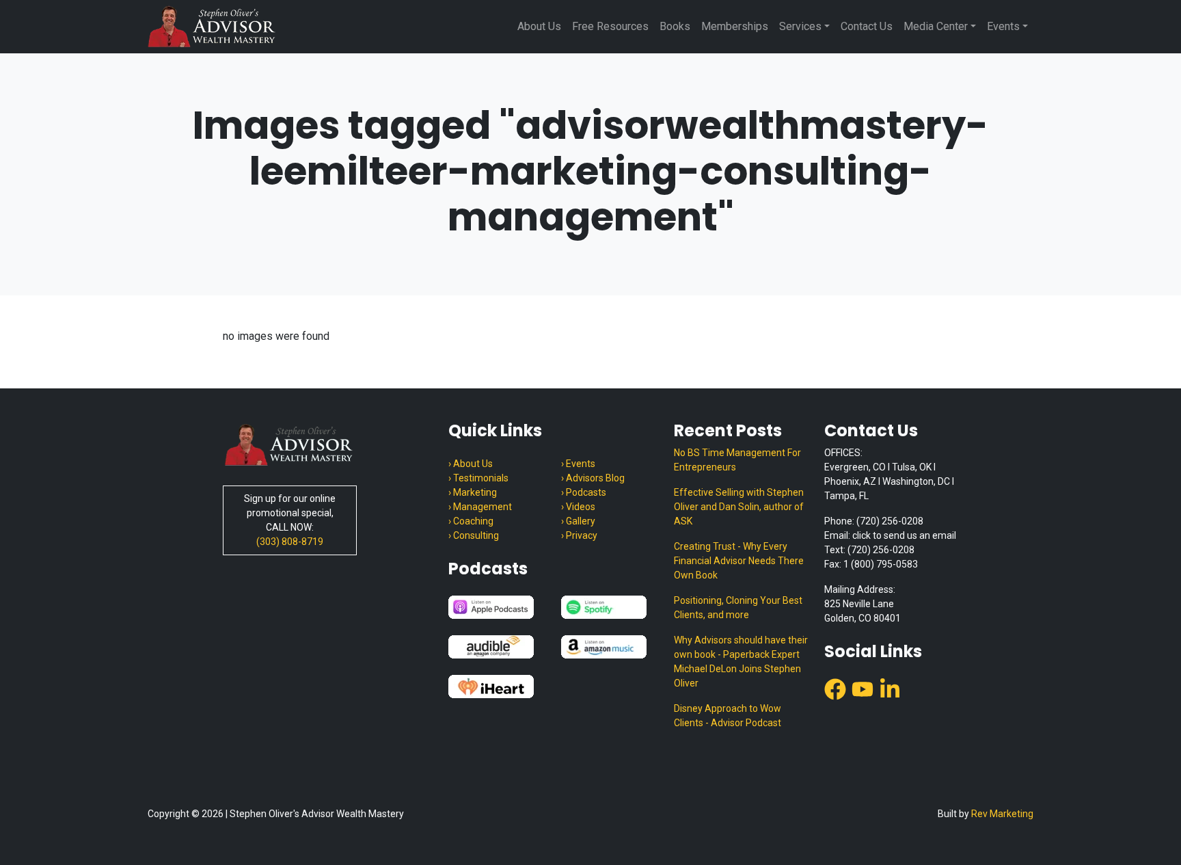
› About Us (470, 463)
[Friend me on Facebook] (835, 688)
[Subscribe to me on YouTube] (862, 688)
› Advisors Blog (593, 478)
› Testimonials (478, 478)
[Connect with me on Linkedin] (890, 688)
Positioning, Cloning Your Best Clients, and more (738, 607)
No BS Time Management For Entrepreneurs (737, 460)
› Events (578, 463)
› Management (480, 506)
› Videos (578, 506)
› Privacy (579, 535)
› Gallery (578, 521)
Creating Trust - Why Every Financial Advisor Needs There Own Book (739, 561)
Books (675, 26)
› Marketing (472, 492)
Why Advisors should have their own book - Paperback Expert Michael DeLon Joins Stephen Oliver (741, 662)
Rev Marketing (1002, 813)
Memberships (734, 26)
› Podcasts (583, 492)
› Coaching (470, 521)
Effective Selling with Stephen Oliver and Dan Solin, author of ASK (739, 507)
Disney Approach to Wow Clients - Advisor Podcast (727, 715)
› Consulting (473, 535)
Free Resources (610, 26)
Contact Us (867, 26)
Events (1003, 26)
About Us (539, 26)
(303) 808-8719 (289, 541)
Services (800, 26)
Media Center (936, 26)
